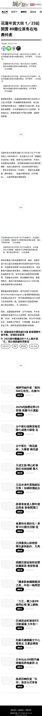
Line (9, 48)
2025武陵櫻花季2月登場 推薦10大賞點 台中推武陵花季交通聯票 (28, 412)
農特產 (23, 346)
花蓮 (15, 346)
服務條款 (21, 710)
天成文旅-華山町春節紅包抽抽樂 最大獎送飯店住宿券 (27, 468)
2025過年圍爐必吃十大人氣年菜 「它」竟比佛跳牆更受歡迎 (20, 340)
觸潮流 (24, 11)
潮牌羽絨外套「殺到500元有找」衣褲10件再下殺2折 (28, 391)
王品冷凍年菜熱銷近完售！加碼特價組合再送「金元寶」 (28, 488)
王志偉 (4, 43)
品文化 (33, 11)
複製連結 (18, 48)
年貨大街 (5, 346)
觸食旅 (19, 414)
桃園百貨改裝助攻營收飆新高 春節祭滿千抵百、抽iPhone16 (28, 567)
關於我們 (13, 710)
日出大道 (33, 346)
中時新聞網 (35, 4)
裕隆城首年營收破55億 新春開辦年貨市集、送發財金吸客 (21, 333)
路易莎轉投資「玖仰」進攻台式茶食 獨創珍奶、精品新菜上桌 (28, 684)
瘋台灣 (5, 11)
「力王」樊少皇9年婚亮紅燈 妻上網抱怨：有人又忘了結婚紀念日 (28, 606)
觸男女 (19, 609)
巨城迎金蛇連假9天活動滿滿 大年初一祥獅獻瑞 (27, 624)
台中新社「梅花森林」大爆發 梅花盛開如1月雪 (27, 449)
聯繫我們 (28, 710)
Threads (14, 48)
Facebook (4, 48)
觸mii (21, 4)
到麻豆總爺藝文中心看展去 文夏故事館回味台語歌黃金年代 (28, 643)
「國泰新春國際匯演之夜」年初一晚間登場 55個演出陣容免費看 (28, 587)
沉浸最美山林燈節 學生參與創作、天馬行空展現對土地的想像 (28, 548)
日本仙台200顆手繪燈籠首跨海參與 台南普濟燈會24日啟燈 (28, 663)
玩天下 (14, 11)
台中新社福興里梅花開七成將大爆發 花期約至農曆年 (28, 429)
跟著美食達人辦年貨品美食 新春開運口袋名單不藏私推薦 (28, 507)
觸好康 (19, 395)
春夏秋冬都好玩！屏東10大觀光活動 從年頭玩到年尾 (28, 527)
